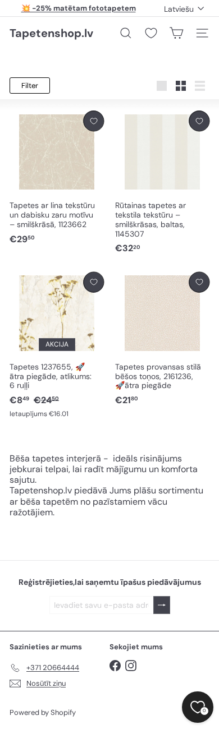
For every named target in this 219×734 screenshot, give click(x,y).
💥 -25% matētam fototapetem (78, 8)
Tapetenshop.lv (51, 33)
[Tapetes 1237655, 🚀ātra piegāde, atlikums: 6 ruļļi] (57, 345)
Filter (29, 85)
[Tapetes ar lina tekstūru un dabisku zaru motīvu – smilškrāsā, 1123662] (57, 178)
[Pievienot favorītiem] (93, 120)
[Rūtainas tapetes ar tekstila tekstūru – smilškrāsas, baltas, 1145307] (162, 183)
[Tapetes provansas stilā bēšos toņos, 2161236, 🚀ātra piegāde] (162, 339)
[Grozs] (176, 33)
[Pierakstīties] (161, 605)
